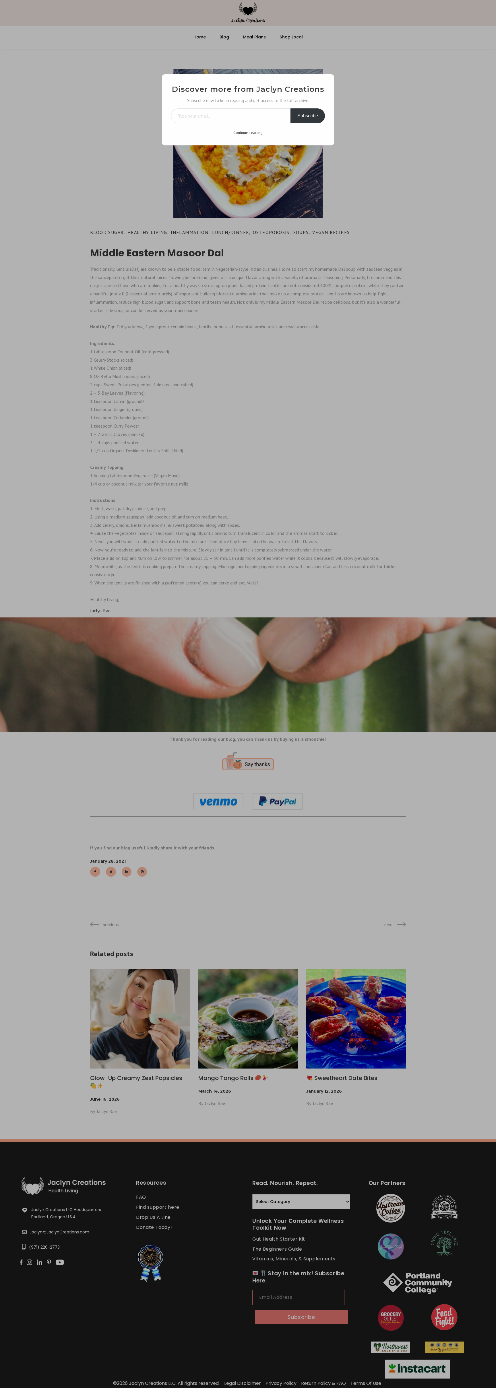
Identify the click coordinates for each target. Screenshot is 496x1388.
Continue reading (248, 132)
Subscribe (307, 115)
